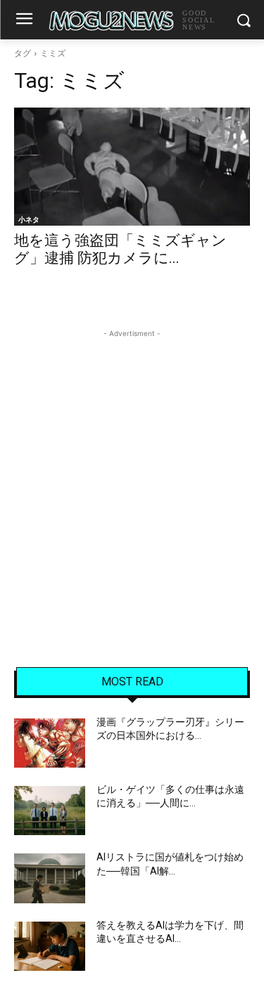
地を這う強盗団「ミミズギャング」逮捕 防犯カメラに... (120, 249)
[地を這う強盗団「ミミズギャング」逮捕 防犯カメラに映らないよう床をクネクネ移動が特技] (132, 167)
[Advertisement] (132, 473)
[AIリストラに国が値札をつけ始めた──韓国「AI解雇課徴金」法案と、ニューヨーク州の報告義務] (49, 878)
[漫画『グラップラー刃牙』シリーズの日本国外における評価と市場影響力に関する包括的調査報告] (49, 743)
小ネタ (28, 219)
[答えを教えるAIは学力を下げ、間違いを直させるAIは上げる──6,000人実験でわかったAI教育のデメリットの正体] (49, 946)
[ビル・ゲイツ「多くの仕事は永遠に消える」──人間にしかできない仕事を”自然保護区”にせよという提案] (49, 810)
